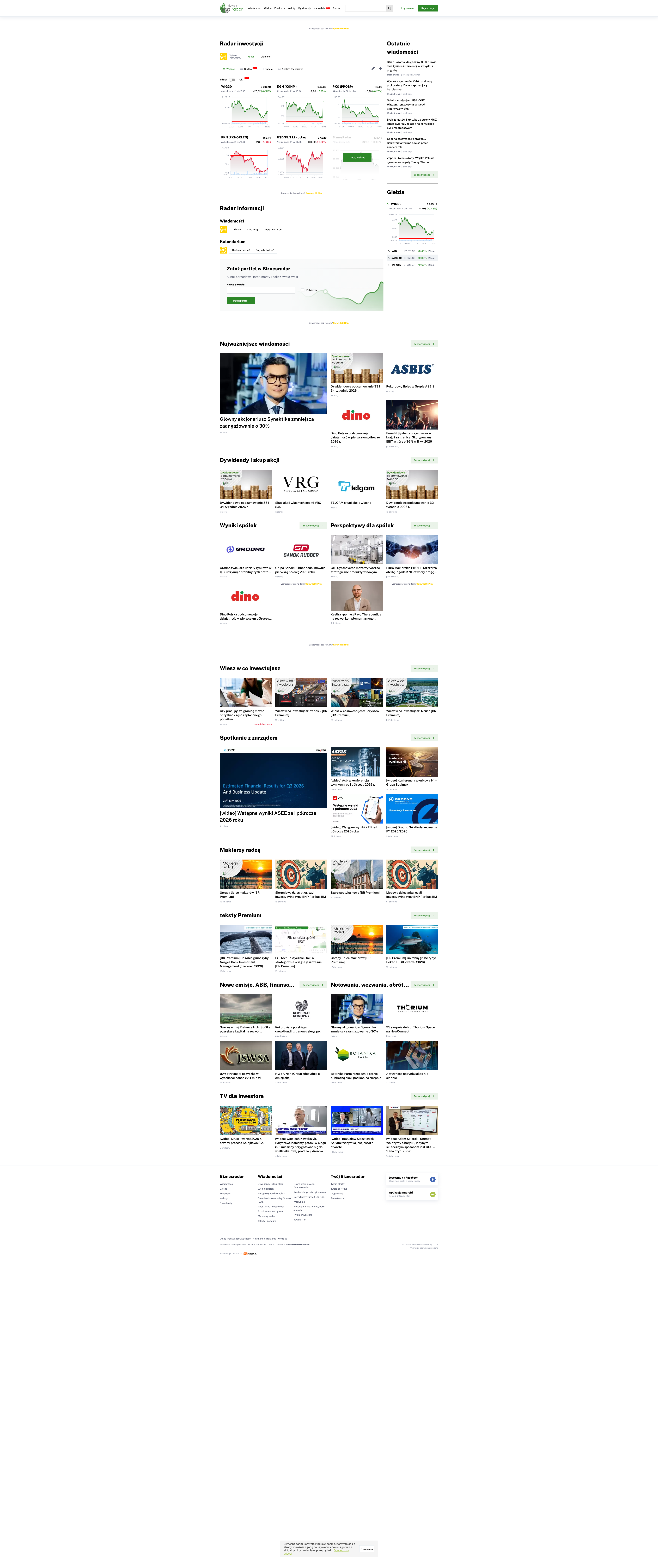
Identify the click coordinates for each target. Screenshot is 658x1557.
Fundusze (279, 8)
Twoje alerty (338, 1184)
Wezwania (299, 1201)
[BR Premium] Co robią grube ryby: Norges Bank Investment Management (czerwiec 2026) (244, 962)
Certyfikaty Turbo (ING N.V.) (309, 1197)
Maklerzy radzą (266, 1216)
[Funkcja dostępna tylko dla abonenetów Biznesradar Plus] (223, 56)
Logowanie (407, 8)
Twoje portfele (339, 1188)
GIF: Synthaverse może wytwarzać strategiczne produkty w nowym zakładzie (355, 572)
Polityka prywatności (239, 1238)
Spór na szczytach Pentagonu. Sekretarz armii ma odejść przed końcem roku (407, 143)
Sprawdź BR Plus (341, 28)
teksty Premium (267, 1221)
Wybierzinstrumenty (235, 56)
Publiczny (311, 290)
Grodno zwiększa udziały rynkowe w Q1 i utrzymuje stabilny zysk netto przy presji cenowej (245, 572)
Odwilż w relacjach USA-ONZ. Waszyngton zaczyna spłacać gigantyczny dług (406, 104)
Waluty (292, 8)
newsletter (300, 1219)
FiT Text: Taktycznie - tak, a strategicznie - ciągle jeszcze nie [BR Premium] (298, 962)
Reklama (271, 1238)
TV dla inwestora (303, 1214)
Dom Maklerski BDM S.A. (298, 1244)
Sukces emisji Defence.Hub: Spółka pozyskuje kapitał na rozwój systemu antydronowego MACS (245, 1031)
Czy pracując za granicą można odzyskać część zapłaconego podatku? (242, 715)
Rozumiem (367, 1549)
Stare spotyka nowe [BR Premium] (355, 892)
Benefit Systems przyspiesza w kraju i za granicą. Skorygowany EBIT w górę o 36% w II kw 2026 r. (410, 437)
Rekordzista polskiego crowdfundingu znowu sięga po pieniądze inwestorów (297, 1031)
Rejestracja (428, 8)
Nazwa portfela (236, 284)
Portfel (336, 8)
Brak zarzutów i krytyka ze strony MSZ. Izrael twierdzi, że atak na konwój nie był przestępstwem (412, 124)
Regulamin (259, 1238)
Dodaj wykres (357, 157)
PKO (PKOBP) (343, 86)
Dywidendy (304, 8)
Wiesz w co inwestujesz (271, 1206)
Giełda (268, 8)
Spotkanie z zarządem (270, 1211)
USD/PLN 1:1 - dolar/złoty (295, 137)
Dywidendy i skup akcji (270, 1184)
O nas (223, 1238)
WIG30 (226, 86)
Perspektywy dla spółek (271, 1193)
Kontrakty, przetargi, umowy (310, 1192)
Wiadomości (254, 8)
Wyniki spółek (266, 1188)
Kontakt (282, 1238)
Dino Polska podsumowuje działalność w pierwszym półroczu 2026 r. (355, 437)
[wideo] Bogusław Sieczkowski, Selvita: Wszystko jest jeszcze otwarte (353, 1143)
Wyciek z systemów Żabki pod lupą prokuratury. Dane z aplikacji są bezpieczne (409, 85)
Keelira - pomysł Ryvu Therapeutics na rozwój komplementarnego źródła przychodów (356, 618)
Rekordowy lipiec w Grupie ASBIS (410, 386)
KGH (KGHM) (287, 86)
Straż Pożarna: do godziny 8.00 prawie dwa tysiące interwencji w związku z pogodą (411, 66)
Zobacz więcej (422, 174)
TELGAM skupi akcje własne (351, 502)
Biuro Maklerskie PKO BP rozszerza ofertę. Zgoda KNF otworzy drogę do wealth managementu (411, 572)
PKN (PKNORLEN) (234, 137)
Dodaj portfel (240, 300)
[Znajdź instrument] (389, 8)
